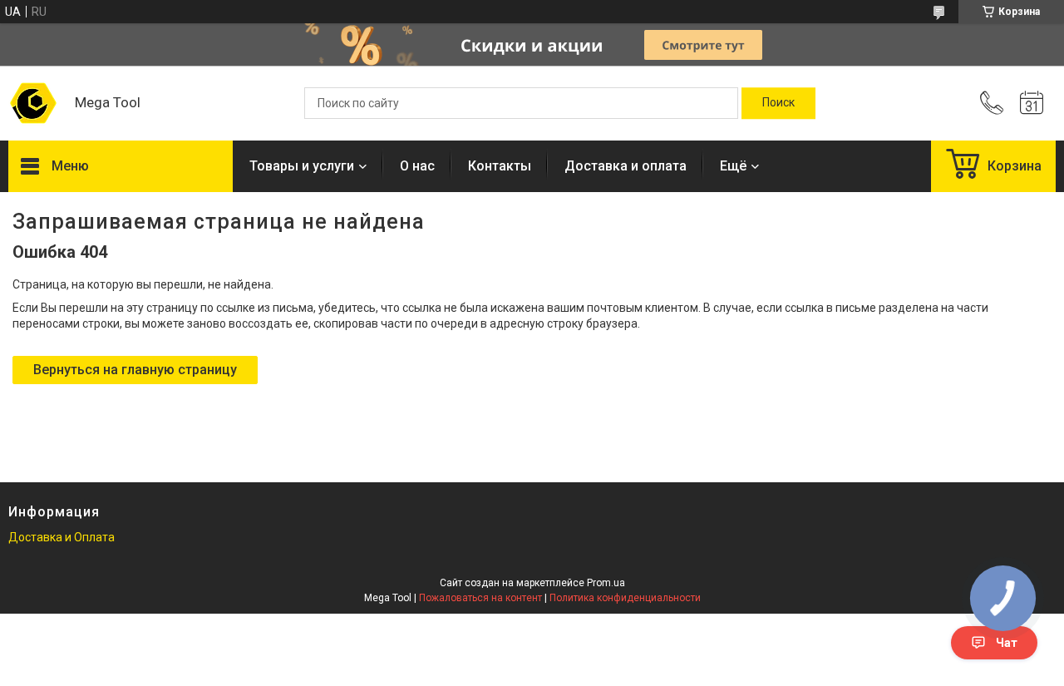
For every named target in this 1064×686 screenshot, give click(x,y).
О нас (417, 166)
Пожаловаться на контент (480, 598)
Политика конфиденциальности (625, 598)
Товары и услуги (301, 166)
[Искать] (778, 103)
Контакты (499, 166)
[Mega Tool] (33, 103)
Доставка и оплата (625, 166)
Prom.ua (606, 583)
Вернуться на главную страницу (135, 370)
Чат (1006, 642)
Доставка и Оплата (61, 537)
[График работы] (1031, 103)
